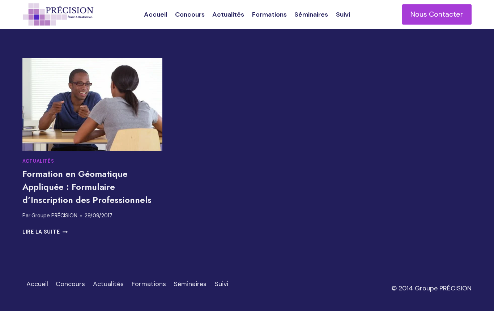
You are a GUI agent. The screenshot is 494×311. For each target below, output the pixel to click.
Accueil (155, 14)
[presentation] (92, 104)
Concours (190, 14)
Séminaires (311, 14)
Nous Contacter (436, 14)
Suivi (343, 14)
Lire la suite (45, 232)
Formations (269, 14)
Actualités (228, 14)
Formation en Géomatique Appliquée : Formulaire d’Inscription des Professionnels (87, 186)
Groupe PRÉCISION (54, 215)
